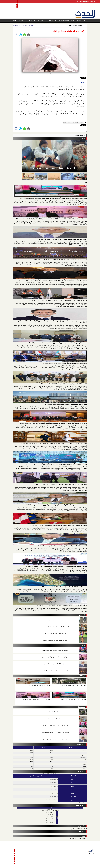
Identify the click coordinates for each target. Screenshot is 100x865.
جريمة (64, 122)
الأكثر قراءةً (81, 707)
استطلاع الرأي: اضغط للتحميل (79, 829)
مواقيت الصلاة (80, 805)
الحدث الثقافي (22, 21)
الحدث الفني (32, 21)
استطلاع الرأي (80, 826)
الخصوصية (58, 847)
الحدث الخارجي (53, 21)
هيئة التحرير (66, 847)
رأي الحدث (74, 844)
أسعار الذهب (81, 771)
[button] (24, 157)
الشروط (51, 847)
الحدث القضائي (43, 844)
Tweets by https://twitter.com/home (78, 838)
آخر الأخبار (82, 615)
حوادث (69, 122)
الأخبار (72, 21)
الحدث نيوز (91, 847)
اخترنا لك (82, 676)
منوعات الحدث (64, 844)
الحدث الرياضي (42, 21)
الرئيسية (79, 21)
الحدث (81, 122)
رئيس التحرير (75, 847)
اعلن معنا (43, 847)
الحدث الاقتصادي (64, 21)
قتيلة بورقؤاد (75, 122)
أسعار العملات (80, 744)
